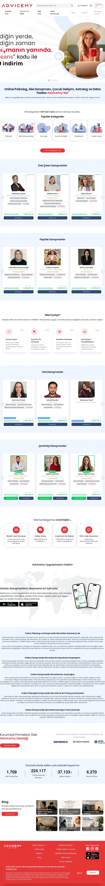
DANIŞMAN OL (98, 5)
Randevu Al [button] (18, 218)
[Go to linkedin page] (97, 849)
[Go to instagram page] (92, 849)
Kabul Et (93, 873)
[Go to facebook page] (88, 849)
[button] (18, 197)
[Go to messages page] (91, 5)
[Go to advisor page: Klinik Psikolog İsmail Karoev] (52, 404)
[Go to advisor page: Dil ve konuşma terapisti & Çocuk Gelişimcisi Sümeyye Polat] (86, 404)
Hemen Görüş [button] (11, 498)
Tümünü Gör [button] (9, 814)
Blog (73, 13)
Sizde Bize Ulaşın (10, 745)
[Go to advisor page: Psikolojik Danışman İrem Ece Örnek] (18, 404)
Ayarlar (79, 873)
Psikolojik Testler (97, 12)
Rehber (84, 13)
